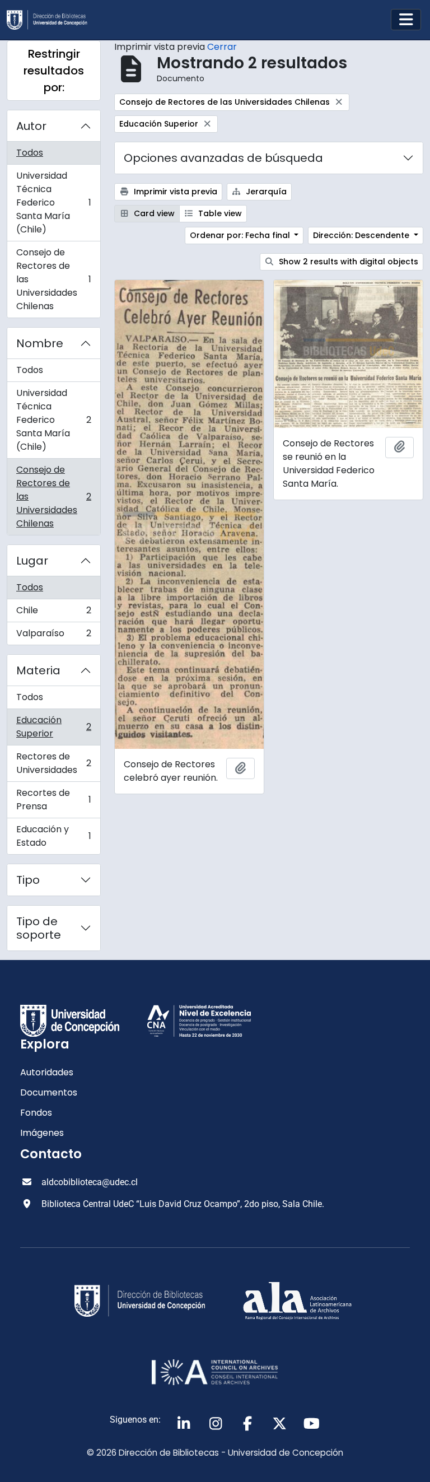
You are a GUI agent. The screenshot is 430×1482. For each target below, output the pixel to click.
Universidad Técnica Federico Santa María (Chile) (53, 202)
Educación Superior (53, 727)
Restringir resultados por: (54, 70)
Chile (53, 613)
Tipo (28, 880)
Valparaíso (53, 636)
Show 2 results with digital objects (347, 261)
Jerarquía (265, 191)
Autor (31, 126)
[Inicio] (51, 20)
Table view (219, 213)
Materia (38, 670)
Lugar (32, 560)
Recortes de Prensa (53, 799)
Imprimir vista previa (174, 191)
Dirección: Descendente (362, 235)
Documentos (48, 1092)
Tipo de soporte (38, 928)
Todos (29, 152)
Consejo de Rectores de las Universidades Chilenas (53, 279)
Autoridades (46, 1072)
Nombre (39, 343)
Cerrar (222, 46)
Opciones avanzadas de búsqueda (223, 158)
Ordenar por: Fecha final (241, 235)
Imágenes (42, 1132)
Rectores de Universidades (53, 763)
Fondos (36, 1112)
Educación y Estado (53, 836)
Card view (153, 213)
